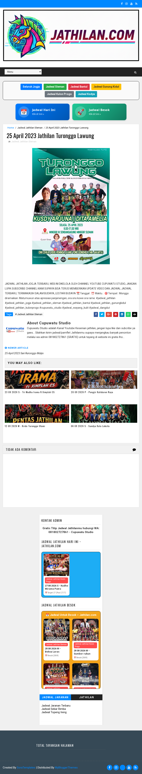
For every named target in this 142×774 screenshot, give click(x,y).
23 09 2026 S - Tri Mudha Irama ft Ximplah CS (30, 392)
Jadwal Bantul (78, 86)
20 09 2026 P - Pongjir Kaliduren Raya (92, 392)
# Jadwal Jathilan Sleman (28, 314)
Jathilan (86, 697)
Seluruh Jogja (31, 86)
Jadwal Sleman (55, 86)
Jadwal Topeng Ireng (54, 712)
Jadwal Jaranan (55, 697)
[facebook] (122, 3)
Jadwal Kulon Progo (59, 94)
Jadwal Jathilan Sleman (30, 127)
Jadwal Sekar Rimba (53, 709)
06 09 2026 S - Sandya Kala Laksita (90, 426)
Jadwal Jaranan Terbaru (55, 705)
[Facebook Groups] (122, 767)
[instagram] (126, 3)
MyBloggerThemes (66, 767)
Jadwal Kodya (86, 94)
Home (10, 127)
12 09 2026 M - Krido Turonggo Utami (25, 426)
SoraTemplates (26, 767)
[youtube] (131, 3)
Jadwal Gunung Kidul (106, 86)
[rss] (136, 3)
